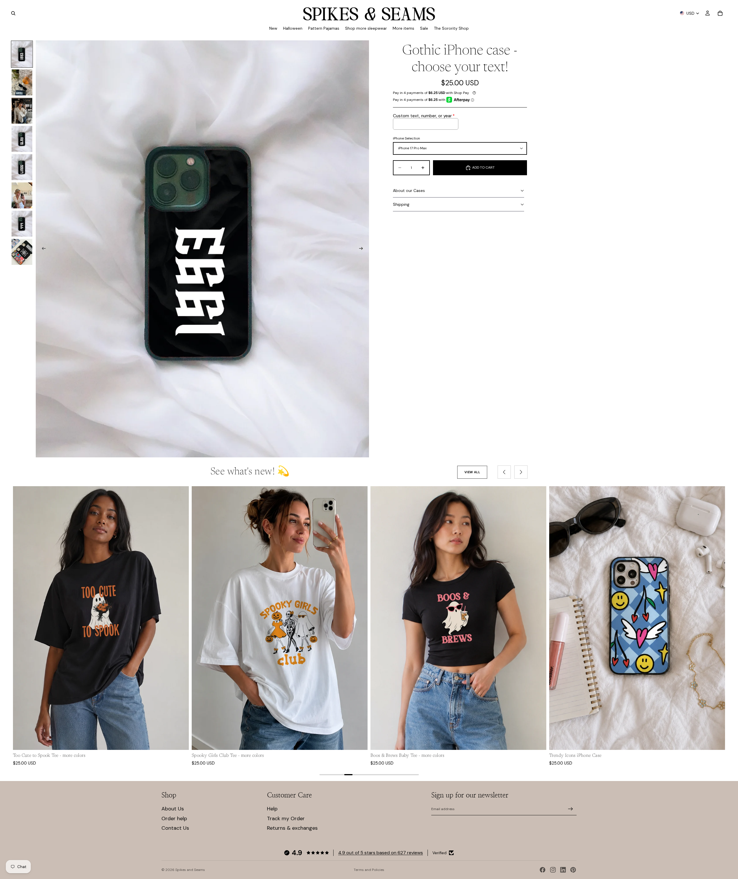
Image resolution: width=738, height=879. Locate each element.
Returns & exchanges (292, 828)
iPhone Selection (406, 138)
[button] (458, 191)
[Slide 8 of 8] (22, 252)
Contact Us (175, 828)
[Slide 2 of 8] (22, 82)
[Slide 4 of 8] (22, 139)
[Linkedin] (563, 869)
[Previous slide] (42, 249)
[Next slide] (362, 249)
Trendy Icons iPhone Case (575, 755)
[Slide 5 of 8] (22, 167)
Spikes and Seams (190, 869)
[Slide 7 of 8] (22, 224)
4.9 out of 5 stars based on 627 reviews (380, 853)
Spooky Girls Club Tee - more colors (228, 755)
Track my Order (286, 818)
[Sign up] (570, 809)
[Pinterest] (573, 869)
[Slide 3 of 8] (22, 111)
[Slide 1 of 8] (22, 54)
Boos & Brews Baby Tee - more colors (407, 755)
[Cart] (720, 13)
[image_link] (101, 618)
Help (272, 808)
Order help (174, 818)
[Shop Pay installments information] (474, 93)
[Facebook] (542, 869)
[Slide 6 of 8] (22, 195)
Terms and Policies (369, 869)
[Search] (13, 13)
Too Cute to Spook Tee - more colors (49, 755)
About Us (172, 808)
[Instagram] (552, 869)
